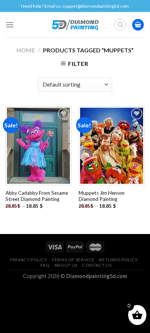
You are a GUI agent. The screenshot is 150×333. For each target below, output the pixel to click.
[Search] (120, 25)
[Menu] (9, 24)
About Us (66, 265)
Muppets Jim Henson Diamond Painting (102, 196)
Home (25, 50)
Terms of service (73, 259)
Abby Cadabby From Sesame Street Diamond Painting (36, 196)
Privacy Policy (28, 259)
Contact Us (96, 265)
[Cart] (138, 25)
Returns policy (118, 259)
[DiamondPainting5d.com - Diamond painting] (75, 25)
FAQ (45, 265)
